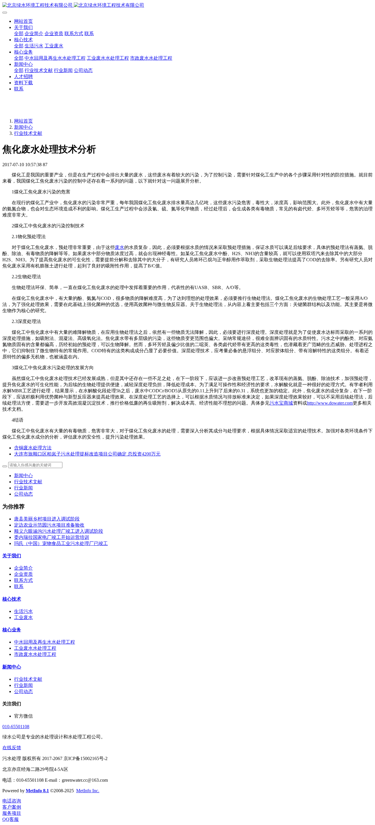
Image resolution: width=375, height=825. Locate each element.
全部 (18, 33)
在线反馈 (11, 747)
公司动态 (23, 493)
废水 (119, 247)
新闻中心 (23, 127)
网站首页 (23, 21)
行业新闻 (23, 487)
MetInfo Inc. (87, 790)
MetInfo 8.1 (37, 790)
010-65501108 (15, 726)
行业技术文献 (28, 133)
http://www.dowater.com (330, 403)
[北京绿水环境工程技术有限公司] (187, 5)
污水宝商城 (281, 403)
